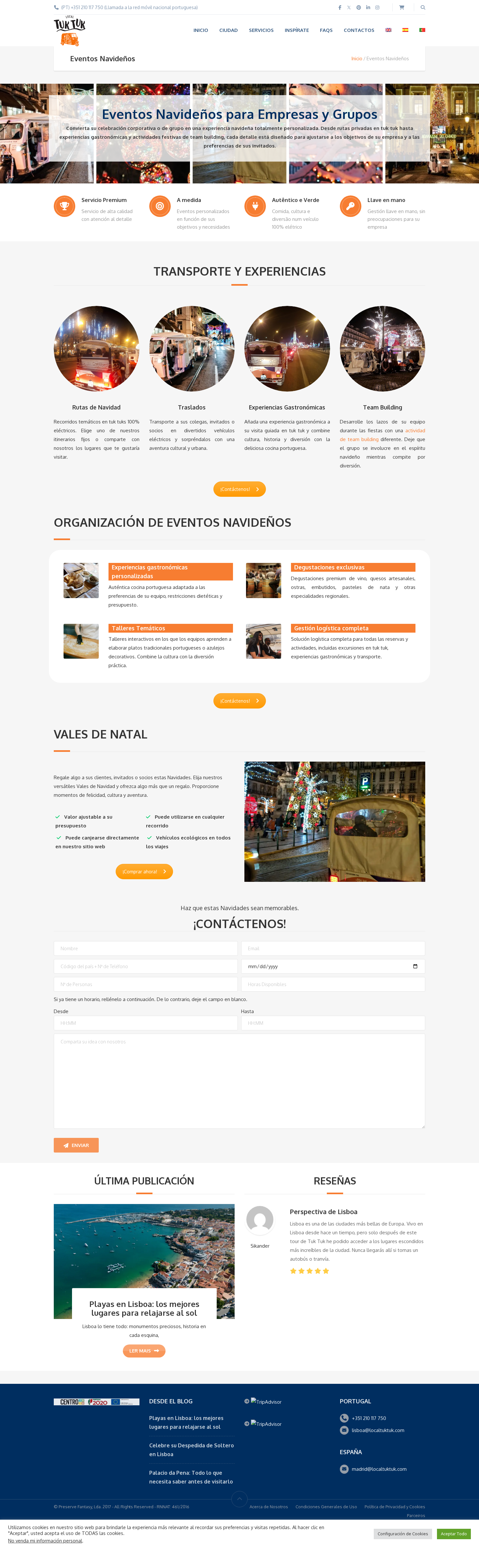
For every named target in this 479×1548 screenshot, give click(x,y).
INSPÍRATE (297, 30)
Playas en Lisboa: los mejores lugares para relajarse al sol (144, 1308)
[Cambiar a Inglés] (388, 30)
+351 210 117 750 (369, 1418)
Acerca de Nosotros (269, 1506)
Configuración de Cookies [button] (403, 1533)
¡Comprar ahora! (140, 871)
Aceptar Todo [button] (454, 1533)
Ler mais (140, 1351)
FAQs (326, 30)
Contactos (359, 30)
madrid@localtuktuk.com (379, 1469)
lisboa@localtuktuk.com (378, 1430)
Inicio (356, 58)
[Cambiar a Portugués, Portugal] (422, 30)
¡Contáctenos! (235, 489)
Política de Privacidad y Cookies (395, 1506)
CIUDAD (228, 30)
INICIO (201, 30)
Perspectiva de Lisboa (323, 1211)
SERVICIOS (261, 30)
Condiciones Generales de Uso (326, 1506)
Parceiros (416, 1515)
